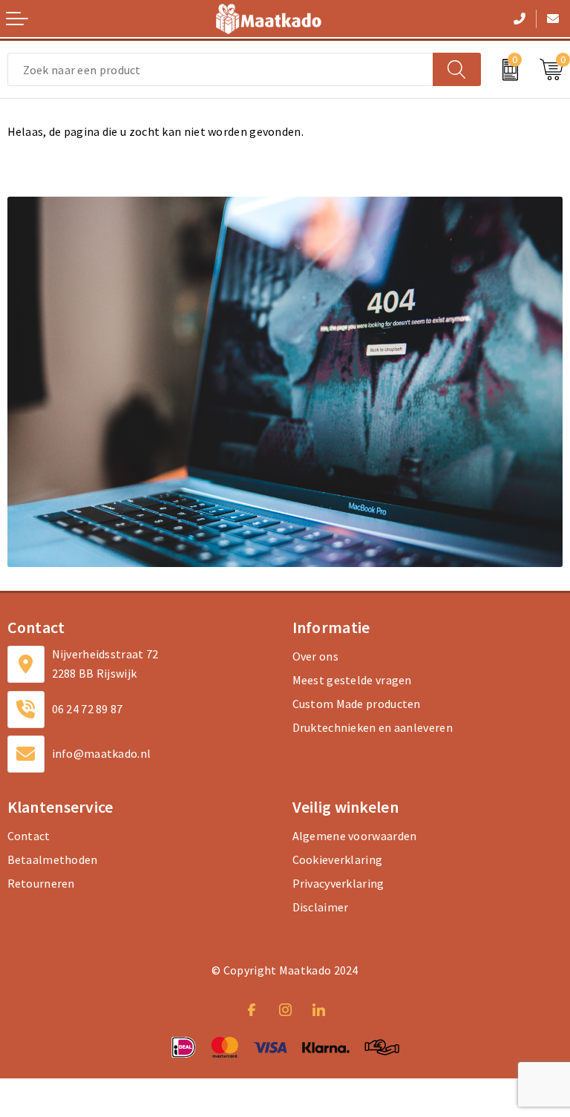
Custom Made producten (356, 703)
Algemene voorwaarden (354, 835)
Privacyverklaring (338, 883)
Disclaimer (320, 907)
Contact (28, 835)
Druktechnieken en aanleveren (372, 727)
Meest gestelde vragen (352, 679)
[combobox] (220, 69)
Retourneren (41, 883)
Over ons (315, 656)
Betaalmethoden (52, 859)
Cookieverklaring (337, 859)
